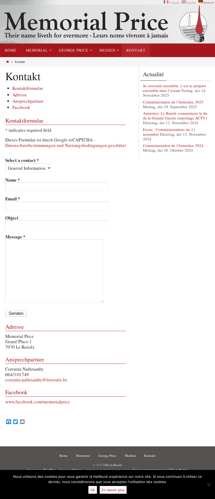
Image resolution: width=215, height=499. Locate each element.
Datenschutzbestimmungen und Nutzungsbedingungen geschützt (65, 145)
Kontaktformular (27, 88)
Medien (130, 455)
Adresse (19, 95)
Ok (92, 490)
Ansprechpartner (28, 101)
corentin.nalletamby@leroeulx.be (36, 380)
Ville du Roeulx (112, 465)
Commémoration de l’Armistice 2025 (173, 102)
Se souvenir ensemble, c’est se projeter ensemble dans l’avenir (174, 88)
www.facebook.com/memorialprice (37, 402)
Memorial (83, 455)
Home (63, 455)
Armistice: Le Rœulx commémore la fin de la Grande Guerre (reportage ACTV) (175, 115)
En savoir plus (113, 490)
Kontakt (150, 455)
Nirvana (77, 469)
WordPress (49, 469)
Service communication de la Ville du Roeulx (160, 469)
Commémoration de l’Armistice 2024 (173, 145)
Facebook (21, 107)
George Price (107, 455)
